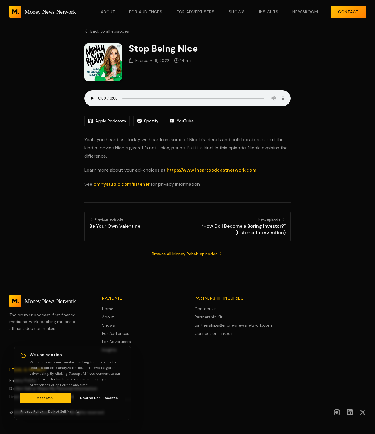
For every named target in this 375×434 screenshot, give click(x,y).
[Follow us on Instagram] (337, 412)
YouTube (185, 121)
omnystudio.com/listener (121, 184)
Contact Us (206, 308)
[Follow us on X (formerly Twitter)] (363, 412)
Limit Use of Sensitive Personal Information (50, 396)
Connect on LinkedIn (214, 333)
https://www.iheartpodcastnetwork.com (211, 170)
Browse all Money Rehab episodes (184, 253)
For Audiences (146, 11)
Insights (269, 11)
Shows (237, 11)
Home (107, 308)
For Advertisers (196, 11)
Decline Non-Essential (99, 398)
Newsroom (305, 11)
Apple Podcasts (110, 121)
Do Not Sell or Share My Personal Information (53, 388)
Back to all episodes (109, 31)
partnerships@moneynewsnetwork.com (233, 325)
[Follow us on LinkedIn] (350, 412)
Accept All (45, 398)
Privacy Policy (22, 380)
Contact (348, 11)
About (108, 11)
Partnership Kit (209, 317)
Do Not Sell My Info (63, 411)
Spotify (151, 121)
